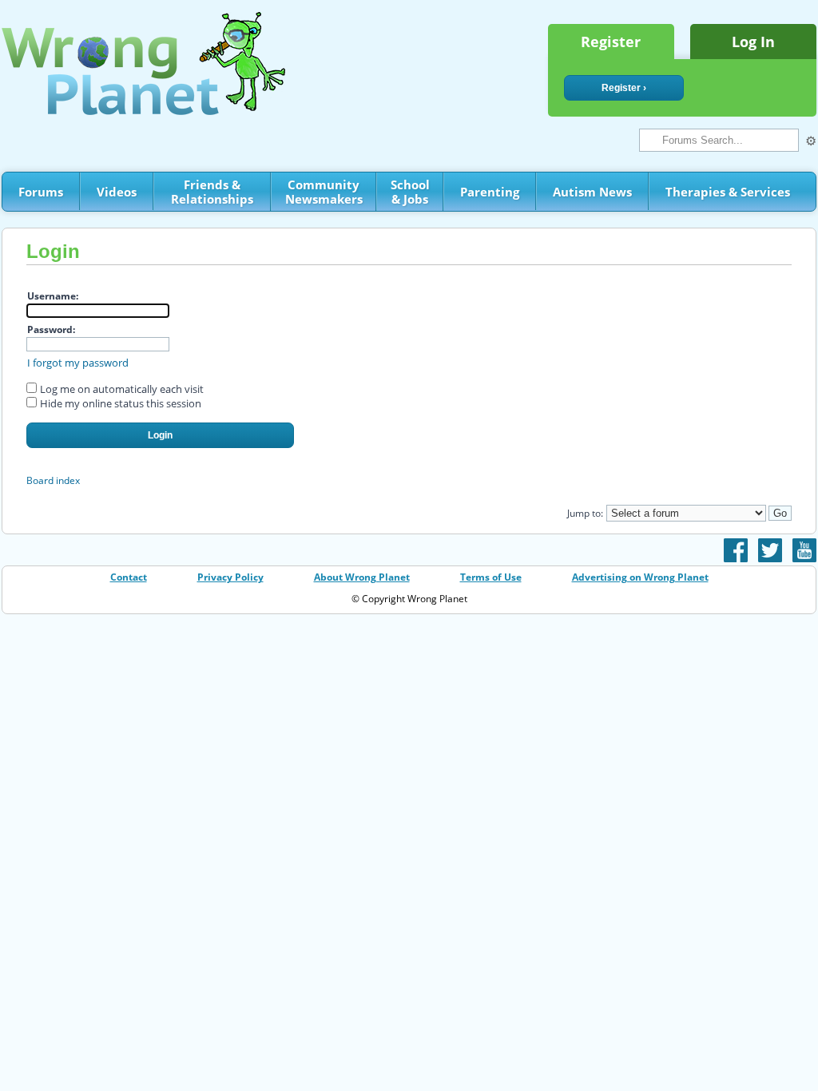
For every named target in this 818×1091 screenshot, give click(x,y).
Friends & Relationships (212, 192)
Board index (53, 480)
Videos (117, 192)
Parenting (489, 192)
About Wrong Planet (362, 577)
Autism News (592, 192)
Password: (51, 329)
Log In (753, 41)
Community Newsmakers (324, 192)
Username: (52, 296)
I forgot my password (78, 362)
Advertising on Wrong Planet (640, 577)
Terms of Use (491, 577)
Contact (128, 577)
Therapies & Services (727, 192)
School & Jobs (410, 192)
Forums (40, 192)
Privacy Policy (230, 577)
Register (611, 41)
